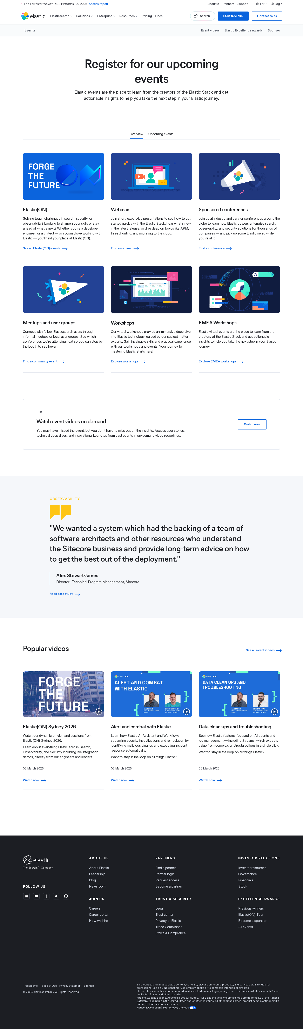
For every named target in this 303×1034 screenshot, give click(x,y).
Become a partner (168, 886)
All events (245, 927)
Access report (98, 4)
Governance (247, 874)
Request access (167, 880)
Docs (158, 16)
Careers (95, 908)
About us (214, 3)
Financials (245, 880)
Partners (228, 3)
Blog (92, 880)
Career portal (98, 914)
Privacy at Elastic (168, 921)
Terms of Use (48, 985)
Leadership (97, 874)
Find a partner (165, 868)
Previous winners (251, 908)
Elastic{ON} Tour (250, 914)
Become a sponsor (252, 921)
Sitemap (89, 985)
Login (278, 4)
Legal (159, 908)
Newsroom (97, 886)
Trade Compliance (168, 927)
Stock (242, 886)
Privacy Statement (70, 985)
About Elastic (99, 868)
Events (30, 30)
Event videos (210, 30)
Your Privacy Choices (176, 1007)
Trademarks (30, 985)
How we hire (98, 921)
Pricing (147, 16)
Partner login (164, 874)
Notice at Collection (149, 1007)
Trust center (164, 914)
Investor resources (252, 868)
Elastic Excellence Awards (244, 30)
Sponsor (274, 30)
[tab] (136, 134)
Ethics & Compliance (170, 933)
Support (242, 3)
